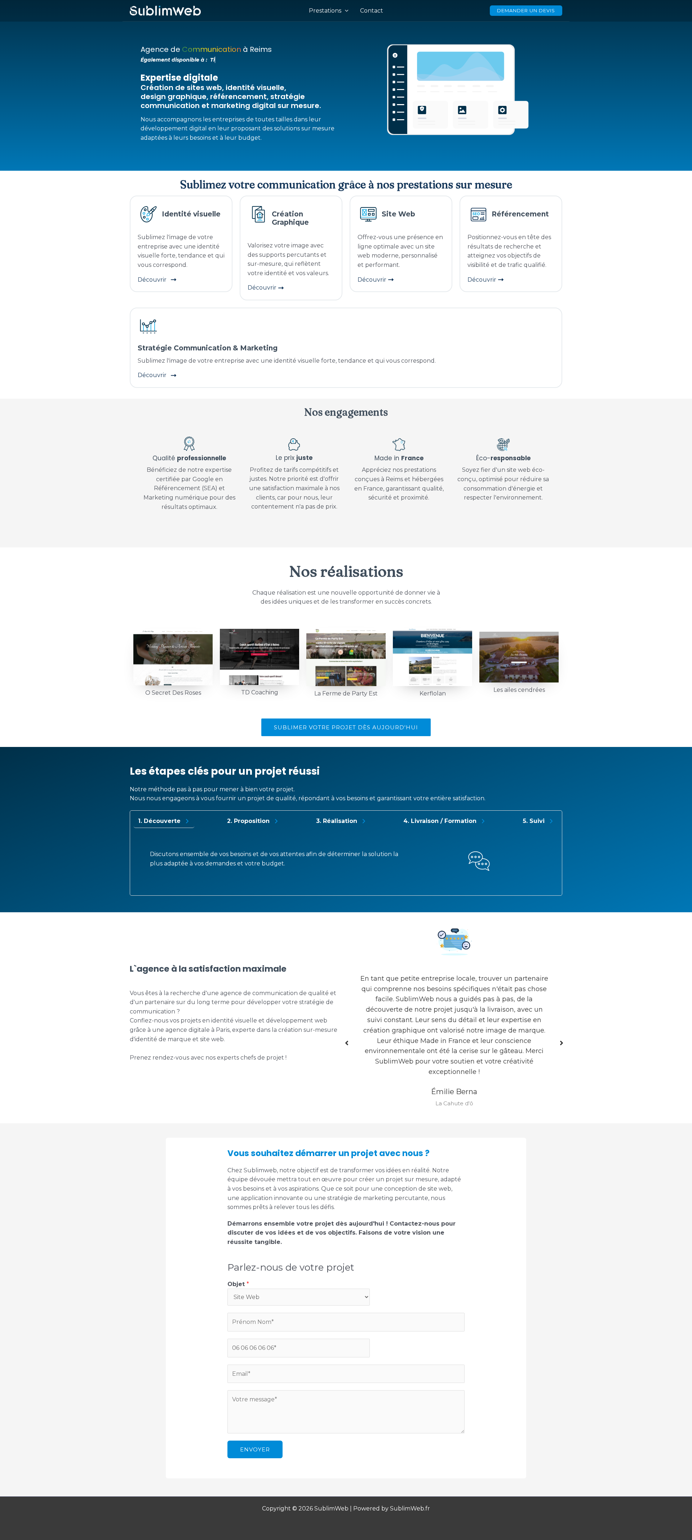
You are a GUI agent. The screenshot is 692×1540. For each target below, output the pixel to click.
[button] (346, 727)
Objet (238, 1284)
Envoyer (255, 1449)
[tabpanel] (346, 863)
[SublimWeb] (165, 10)
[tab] (164, 821)
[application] (345, 10)
